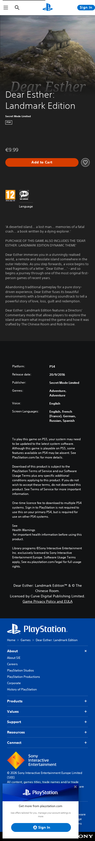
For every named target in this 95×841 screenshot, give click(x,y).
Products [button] (15, 701)
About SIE (13, 658)
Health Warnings (23, 530)
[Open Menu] (5, 7)
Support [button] (14, 722)
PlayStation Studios (20, 670)
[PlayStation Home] (47, 7)
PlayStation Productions (23, 677)
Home (11, 640)
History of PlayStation (22, 689)
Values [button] (13, 711)
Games (26, 640)
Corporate (14, 683)
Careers (12, 664)
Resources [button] (16, 732)
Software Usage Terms (79, 819)
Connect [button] (14, 742)
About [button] (12, 651)
